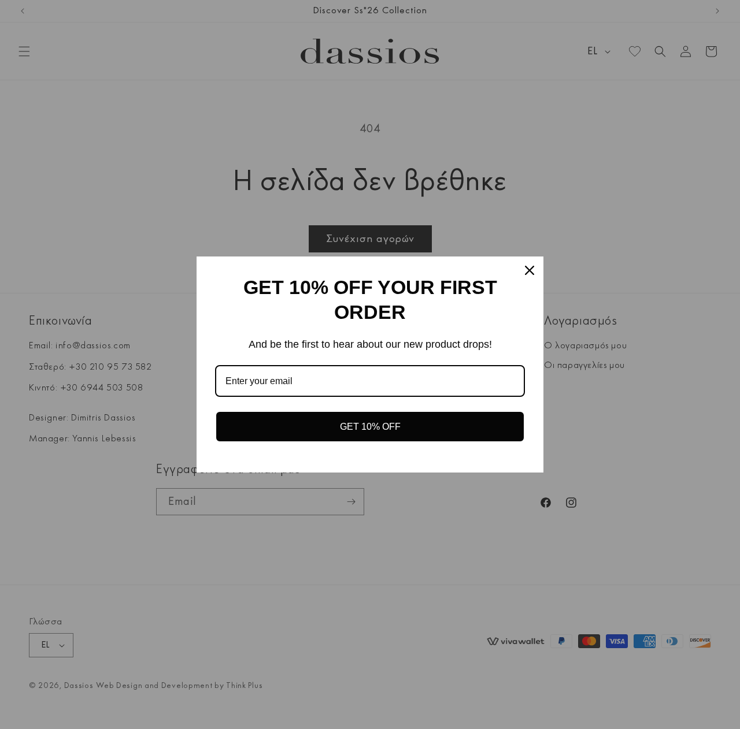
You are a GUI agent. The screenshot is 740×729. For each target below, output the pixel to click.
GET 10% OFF (370, 427)
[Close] (529, 270)
